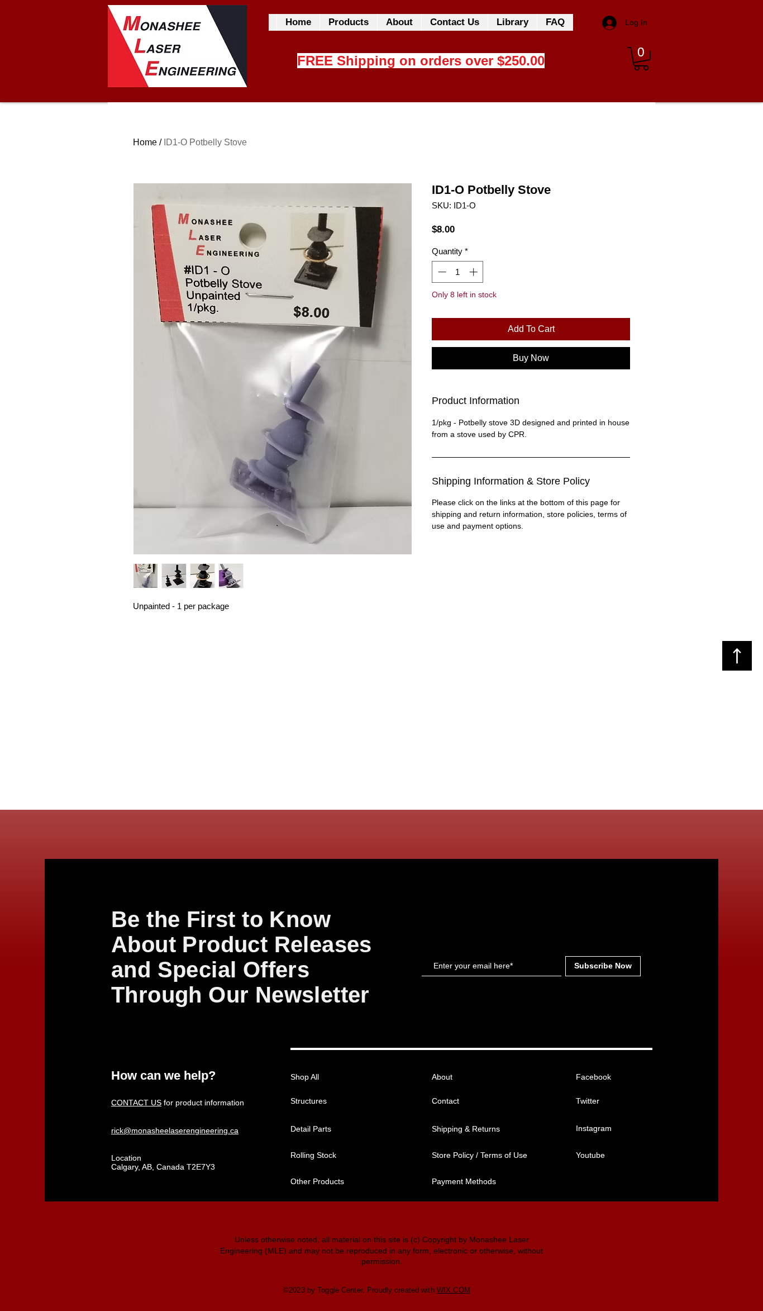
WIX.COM (453, 1290)
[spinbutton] (458, 272)
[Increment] (474, 272)
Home (145, 142)
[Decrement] (441, 272)
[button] (641, 58)
